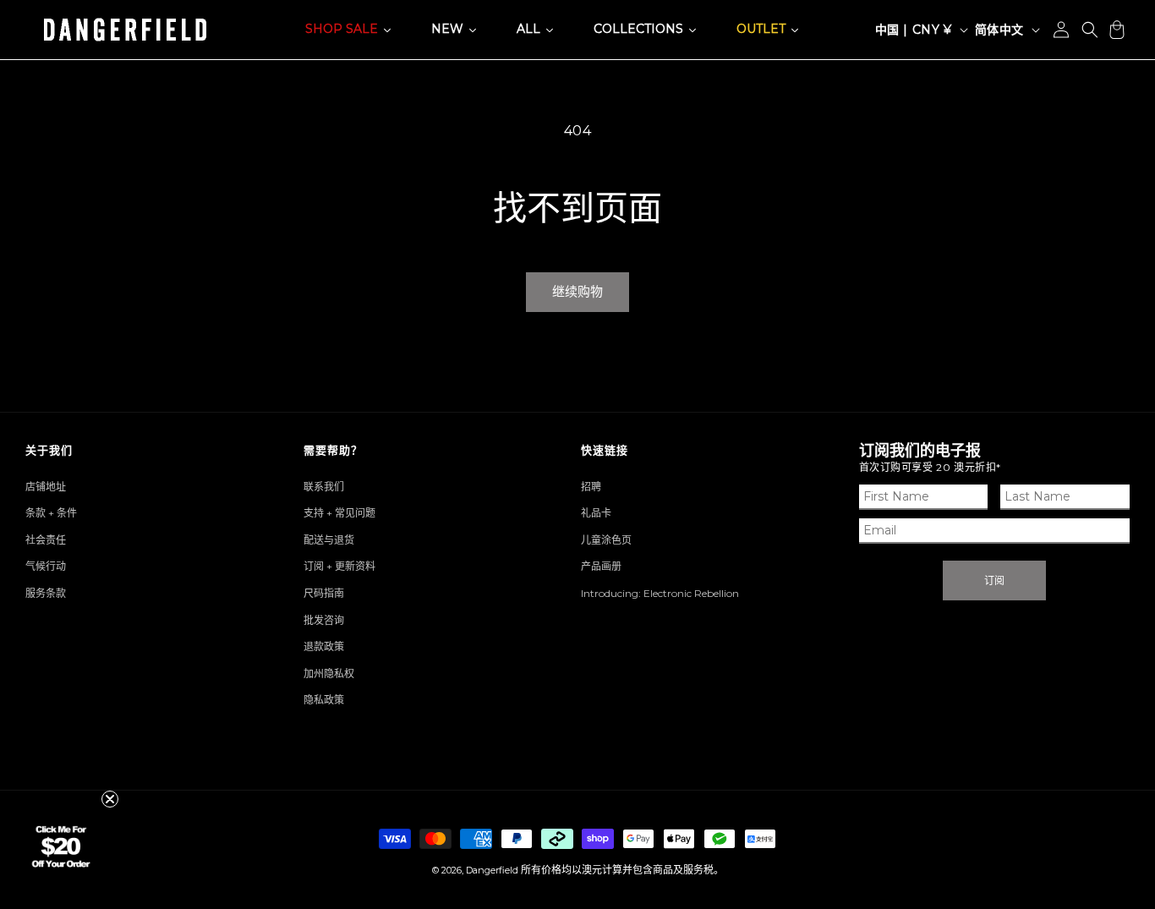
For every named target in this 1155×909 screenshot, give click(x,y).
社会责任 (45, 540)
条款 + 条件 (51, 513)
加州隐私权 (329, 673)
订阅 (994, 580)
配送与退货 (329, 540)
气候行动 (45, 566)
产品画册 (601, 566)
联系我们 (324, 486)
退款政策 (324, 646)
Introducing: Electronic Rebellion (660, 593)
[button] (1090, 29)
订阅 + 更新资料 (339, 566)
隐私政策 (324, 699)
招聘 (591, 486)
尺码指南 (324, 593)
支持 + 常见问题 (339, 513)
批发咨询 (324, 620)
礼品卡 (596, 513)
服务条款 (45, 593)
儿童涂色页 (606, 540)
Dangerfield (492, 870)
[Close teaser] (109, 799)
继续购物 (577, 291)
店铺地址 (45, 486)
